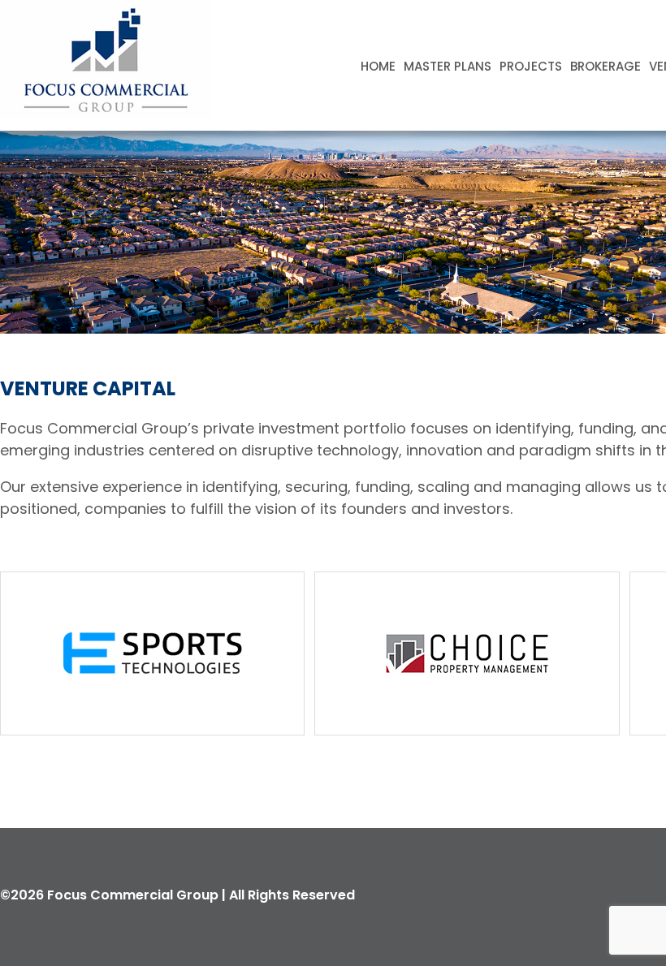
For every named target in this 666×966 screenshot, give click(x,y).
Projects (531, 66)
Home (378, 66)
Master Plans (447, 66)
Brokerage (605, 66)
